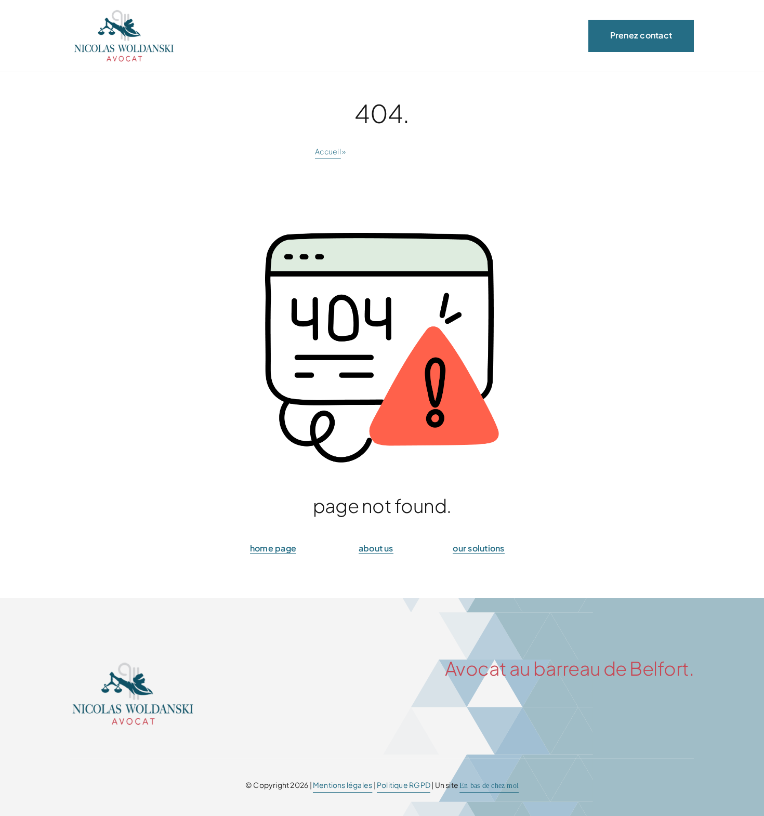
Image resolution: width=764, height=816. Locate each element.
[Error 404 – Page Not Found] (132, 664)
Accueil (328, 151)
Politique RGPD (403, 784)
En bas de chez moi (489, 785)
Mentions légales (342, 784)
